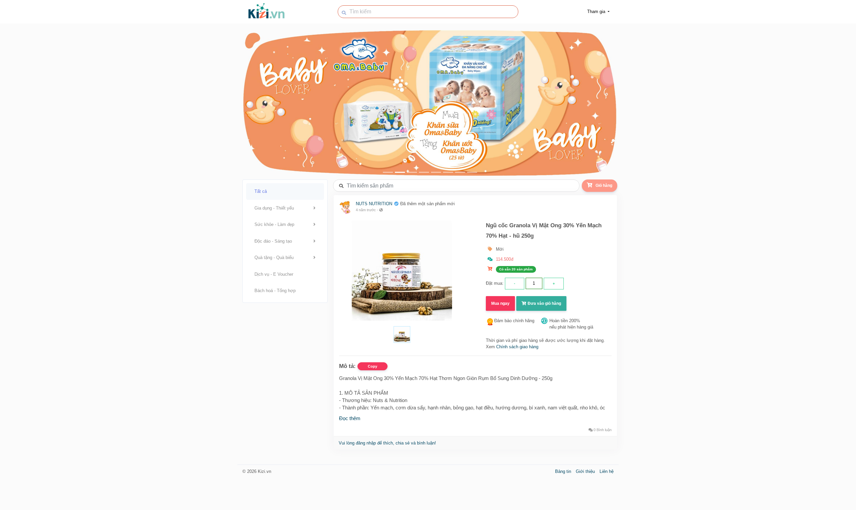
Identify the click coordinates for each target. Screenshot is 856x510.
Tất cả (260, 191)
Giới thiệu (586, 471)
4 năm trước (366, 210)
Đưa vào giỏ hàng (544, 303)
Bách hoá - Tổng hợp (275, 290)
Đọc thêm (349, 418)
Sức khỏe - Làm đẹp (274, 224)
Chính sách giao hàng (517, 346)
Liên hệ (607, 471)
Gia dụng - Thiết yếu (274, 208)
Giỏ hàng (604, 185)
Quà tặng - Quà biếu (274, 257)
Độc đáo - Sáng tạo (273, 241)
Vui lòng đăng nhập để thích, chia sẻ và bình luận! (387, 442)
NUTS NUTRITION (374, 203)
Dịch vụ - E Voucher (273, 274)
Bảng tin (563, 471)
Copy (372, 366)
